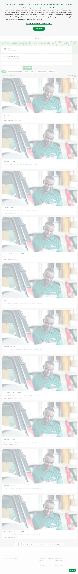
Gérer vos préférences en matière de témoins (39, 23)
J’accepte (39, 28)
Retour (73, 570)
